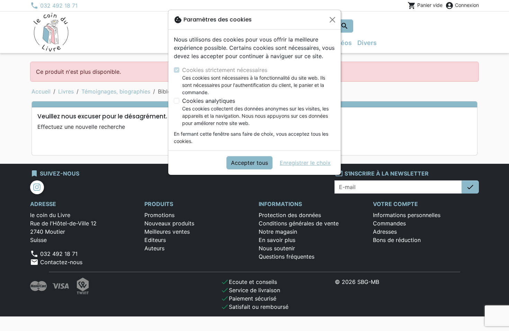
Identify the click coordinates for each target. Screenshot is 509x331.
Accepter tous (249, 162)
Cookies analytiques (208, 100)
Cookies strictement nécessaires (224, 69)
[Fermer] (332, 19)
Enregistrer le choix (305, 162)
